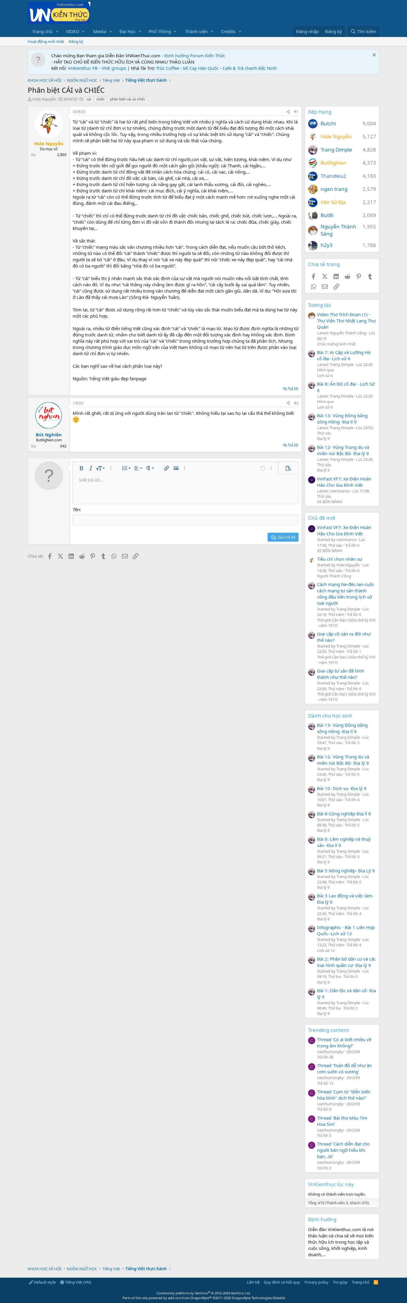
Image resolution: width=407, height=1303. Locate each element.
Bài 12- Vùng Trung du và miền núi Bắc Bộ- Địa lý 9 (343, 450)
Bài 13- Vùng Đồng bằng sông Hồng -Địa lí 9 (342, 418)
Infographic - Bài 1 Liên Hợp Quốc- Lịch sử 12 (346, 930)
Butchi (328, 123)
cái (88, 99)
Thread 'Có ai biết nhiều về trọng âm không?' (344, 1042)
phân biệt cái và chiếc (127, 99)
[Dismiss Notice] (373, 55)
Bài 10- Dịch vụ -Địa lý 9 (341, 788)
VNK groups (114, 68)
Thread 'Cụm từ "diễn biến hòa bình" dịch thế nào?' (343, 1095)
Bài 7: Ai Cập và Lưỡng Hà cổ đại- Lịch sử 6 (343, 355)
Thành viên (196, 31)
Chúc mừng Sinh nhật (336, 344)
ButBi (327, 215)
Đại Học (127, 31)
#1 (296, 111)
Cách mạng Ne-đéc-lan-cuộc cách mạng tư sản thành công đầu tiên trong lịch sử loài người (345, 593)
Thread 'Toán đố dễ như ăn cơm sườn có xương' (344, 1068)
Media (99, 31)
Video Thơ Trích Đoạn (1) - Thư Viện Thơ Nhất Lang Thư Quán (346, 320)
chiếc (100, 99)
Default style (44, 1282)
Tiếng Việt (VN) (77, 1282)
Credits (228, 31)
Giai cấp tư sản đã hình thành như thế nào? (340, 674)
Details (279, 1298)
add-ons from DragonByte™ (190, 1298)
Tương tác (319, 305)
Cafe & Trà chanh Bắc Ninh (250, 68)
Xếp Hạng (319, 111)
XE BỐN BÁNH (329, 501)
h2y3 (327, 245)
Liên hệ (253, 1282)
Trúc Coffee (167, 68)
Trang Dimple (336, 149)
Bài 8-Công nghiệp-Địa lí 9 (344, 814)
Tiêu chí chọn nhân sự (339, 559)
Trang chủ (42, 31)
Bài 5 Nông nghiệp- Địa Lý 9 (346, 871)
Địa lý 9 (323, 438)
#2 (296, 403)
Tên (76, 509)
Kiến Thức (215, 55)
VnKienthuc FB (83, 68)
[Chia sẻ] (288, 112)
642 (63, 446)
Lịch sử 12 (326, 950)
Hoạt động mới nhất (46, 41)
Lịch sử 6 (325, 375)
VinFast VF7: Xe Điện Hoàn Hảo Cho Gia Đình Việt (344, 482)
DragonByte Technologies (252, 1298)
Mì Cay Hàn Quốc (201, 68)
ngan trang (334, 189)
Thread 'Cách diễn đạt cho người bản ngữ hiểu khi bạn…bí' (343, 1150)
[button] (57, 31)
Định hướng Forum (184, 55)
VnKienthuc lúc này (331, 1184)
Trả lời (293, 388)
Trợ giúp (340, 1282)
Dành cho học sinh (330, 715)
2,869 (61, 154)
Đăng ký (76, 41)
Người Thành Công (334, 576)
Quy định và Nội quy (282, 1282)
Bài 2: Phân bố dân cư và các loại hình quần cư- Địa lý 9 (346, 962)
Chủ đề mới (321, 517)
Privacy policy (317, 1282)
